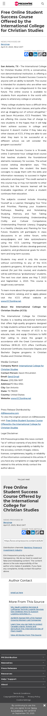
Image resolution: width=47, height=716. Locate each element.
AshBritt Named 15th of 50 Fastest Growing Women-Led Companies (26, 619)
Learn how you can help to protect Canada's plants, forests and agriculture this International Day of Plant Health (27, 627)
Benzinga (5, 44)
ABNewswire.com (10, 413)
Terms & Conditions (21, 693)
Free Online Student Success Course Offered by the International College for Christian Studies (22, 424)
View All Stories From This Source (26, 635)
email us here (17, 592)
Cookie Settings (23, 700)
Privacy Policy (34, 697)
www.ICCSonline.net (11, 301)
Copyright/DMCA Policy (14, 697)
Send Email (13, 376)
